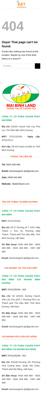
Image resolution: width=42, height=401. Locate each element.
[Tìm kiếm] (39, 4)
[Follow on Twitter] (8, 190)
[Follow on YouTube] (12, 190)
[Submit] (37, 66)
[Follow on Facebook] (3, 190)
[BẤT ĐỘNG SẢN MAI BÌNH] (21, 4)
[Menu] (3, 4)
